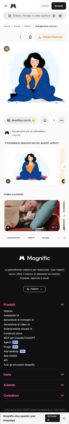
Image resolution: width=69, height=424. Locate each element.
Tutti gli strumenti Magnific (19, 364)
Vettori (27, 26)
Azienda (9, 385)
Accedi (58, 6)
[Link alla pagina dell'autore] (7, 133)
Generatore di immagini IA (19, 319)
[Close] (64, 418)
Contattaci (11, 395)
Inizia (7, 374)
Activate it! (51, 418)
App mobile (10, 355)
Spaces (8, 311)
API (6, 360)
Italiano (34, 288)
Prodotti (9, 304)
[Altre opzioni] (20, 37)
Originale (24, 49)
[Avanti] (54, 120)
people (45, 237)
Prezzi (45, 6)
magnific (16, 135)
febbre (31, 237)
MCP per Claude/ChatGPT (19, 338)
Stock (17, 26)
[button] (35, 289)
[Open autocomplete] (8, 15)
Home (7, 26)
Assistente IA (11, 315)
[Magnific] (34, 259)
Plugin (10, 347)
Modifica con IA (19, 121)
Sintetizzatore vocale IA (18, 329)
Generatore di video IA (17, 324)
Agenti (10, 342)
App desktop (14, 351)
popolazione (14, 237)
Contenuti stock (13, 333)
